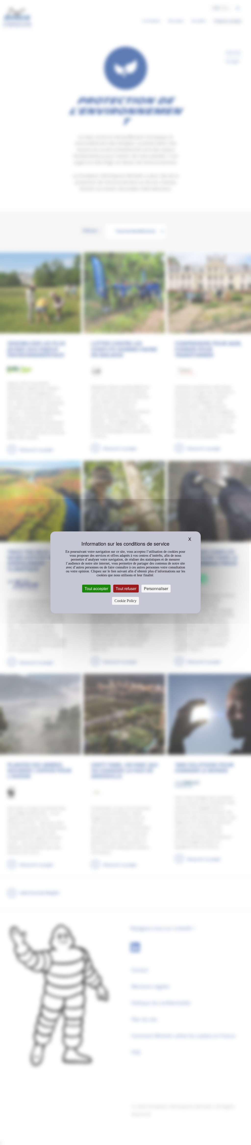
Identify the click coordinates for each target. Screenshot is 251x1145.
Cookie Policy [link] (125, 601)
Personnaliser (156, 588)
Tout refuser (126, 588)
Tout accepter (96, 588)
